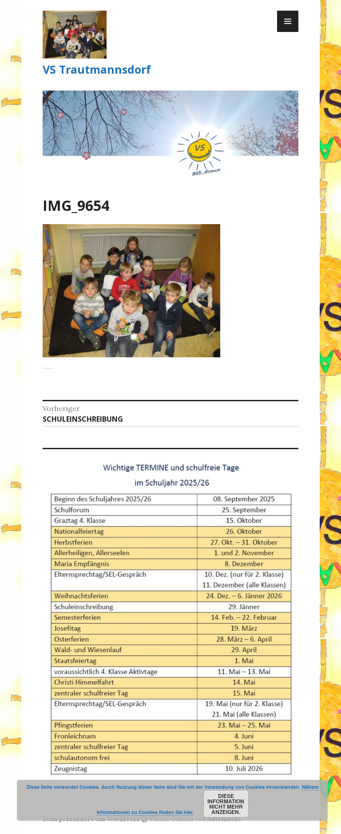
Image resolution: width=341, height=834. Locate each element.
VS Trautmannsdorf (97, 69)
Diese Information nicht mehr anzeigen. (225, 804)
